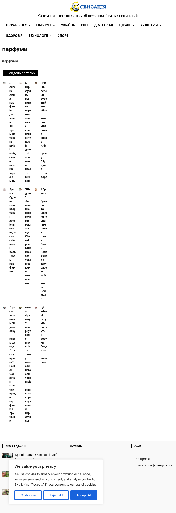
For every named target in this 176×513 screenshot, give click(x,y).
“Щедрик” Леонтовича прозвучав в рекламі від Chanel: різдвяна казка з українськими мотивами (28, 236)
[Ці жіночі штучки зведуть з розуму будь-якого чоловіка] (36, 308)
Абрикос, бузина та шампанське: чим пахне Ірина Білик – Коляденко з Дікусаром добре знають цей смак (44, 244)
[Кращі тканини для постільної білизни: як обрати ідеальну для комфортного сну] (7, 455)
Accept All (84, 495)
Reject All (56, 495)
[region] (56, 481)
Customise (28, 495)
